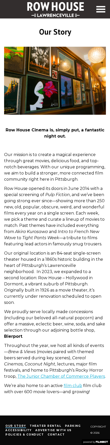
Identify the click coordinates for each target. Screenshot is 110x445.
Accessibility (18, 430)
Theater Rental (45, 426)
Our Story (15, 426)
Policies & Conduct (24, 434)
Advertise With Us (53, 430)
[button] (101, 9)
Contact (56, 434)
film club (73, 385)
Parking (73, 426)
